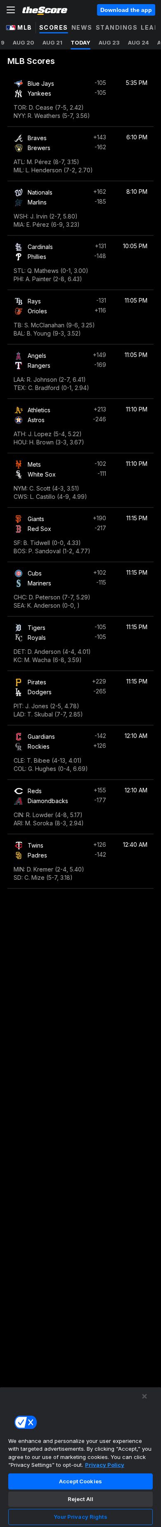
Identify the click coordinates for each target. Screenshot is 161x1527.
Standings (117, 27)
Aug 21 (52, 42)
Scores (53, 27)
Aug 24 (138, 42)
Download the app (126, 10)
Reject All (80, 1499)
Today (80, 42)
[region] (80, 1457)
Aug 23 (109, 42)
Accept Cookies (80, 1481)
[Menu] (10, 10)
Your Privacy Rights (80, 1516)
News (81, 27)
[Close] (144, 1396)
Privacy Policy (104, 1464)
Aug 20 (23, 42)
